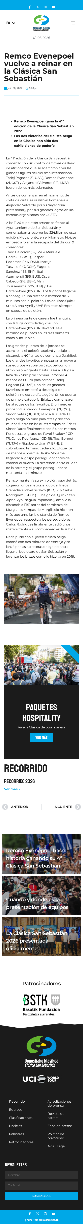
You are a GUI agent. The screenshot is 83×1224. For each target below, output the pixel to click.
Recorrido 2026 (19, 781)
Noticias (15, 1126)
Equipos (15, 1110)
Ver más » (12, 789)
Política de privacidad (56, 1136)
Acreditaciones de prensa (60, 1103)
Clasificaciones (20, 1118)
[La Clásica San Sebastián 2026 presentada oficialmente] (41, 936)
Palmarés (16, 1134)
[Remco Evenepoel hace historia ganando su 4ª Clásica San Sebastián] (41, 854)
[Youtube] (53, 7)
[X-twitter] (37, 7)
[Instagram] (45, 7)
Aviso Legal (56, 1146)
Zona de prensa (60, 1126)
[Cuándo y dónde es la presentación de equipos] (41, 895)
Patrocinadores (21, 1142)
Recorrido (17, 1101)
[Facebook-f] (29, 7)
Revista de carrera (56, 1116)
